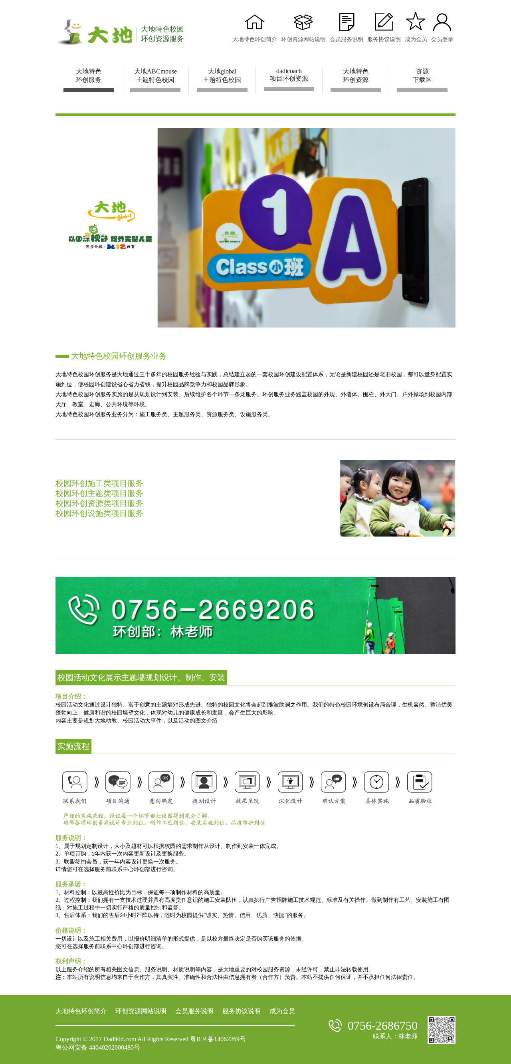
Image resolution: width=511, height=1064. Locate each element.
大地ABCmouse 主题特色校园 (155, 75)
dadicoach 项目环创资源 (289, 74)
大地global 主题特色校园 (222, 75)
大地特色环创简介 (81, 1011)
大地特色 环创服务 (88, 75)
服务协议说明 (241, 1011)
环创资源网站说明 (140, 1011)
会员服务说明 (194, 1011)
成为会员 (282, 1011)
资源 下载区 (422, 75)
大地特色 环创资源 (355, 75)
